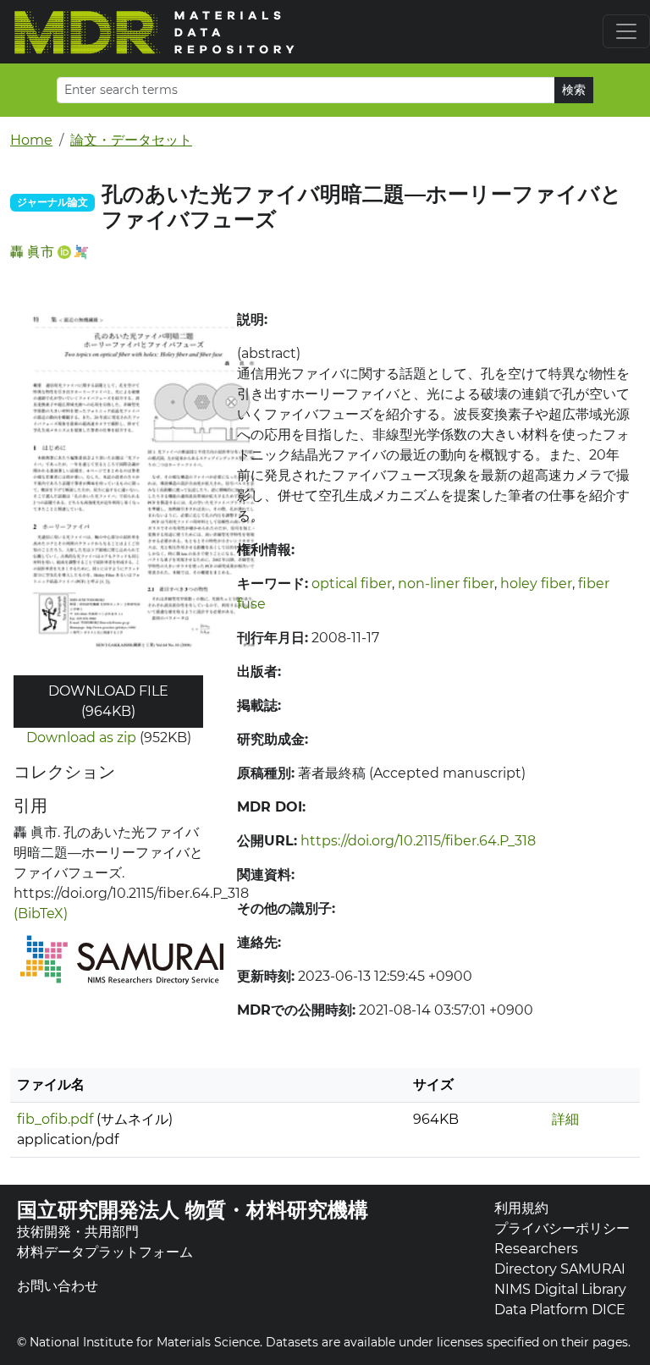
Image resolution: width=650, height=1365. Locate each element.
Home (31, 140)
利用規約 (521, 1208)
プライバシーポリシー (562, 1228)
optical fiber (351, 583)
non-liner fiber (446, 583)
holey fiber (536, 583)
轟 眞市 (32, 252)
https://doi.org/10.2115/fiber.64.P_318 (418, 841)
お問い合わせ (57, 1286)
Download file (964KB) (108, 701)
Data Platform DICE (559, 1310)
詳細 (565, 1119)
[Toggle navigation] (626, 31)
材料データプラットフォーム (105, 1252)
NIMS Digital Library (560, 1289)
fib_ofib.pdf (55, 1119)
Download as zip (81, 737)
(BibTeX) (41, 913)
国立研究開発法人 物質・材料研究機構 (192, 1209)
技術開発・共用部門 (78, 1232)
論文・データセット (131, 140)
